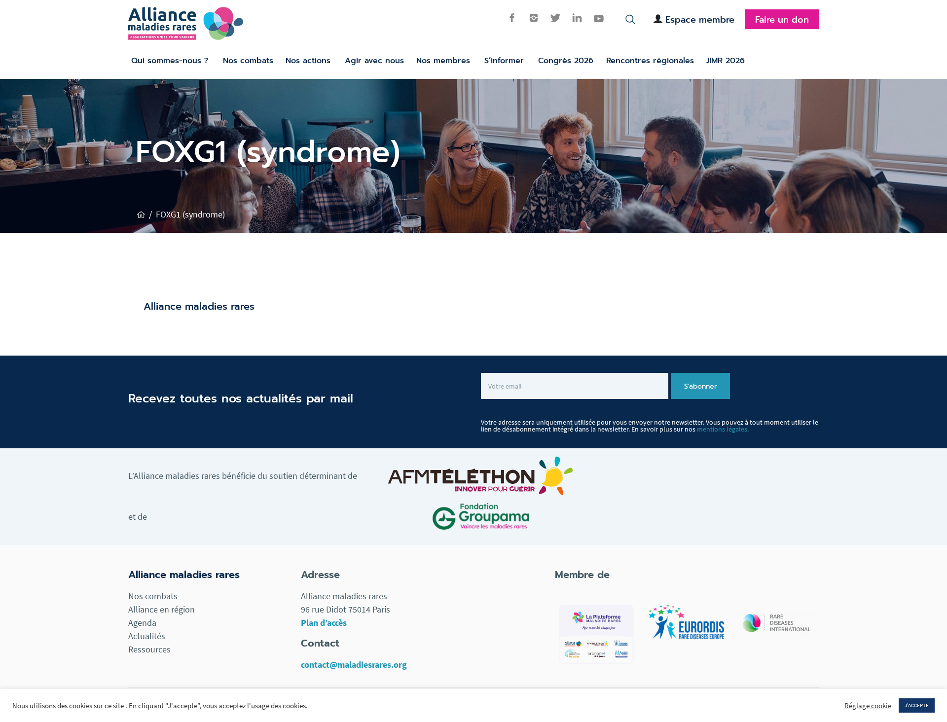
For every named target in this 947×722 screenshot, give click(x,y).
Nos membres (443, 61)
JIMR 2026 (725, 61)
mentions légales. (723, 429)
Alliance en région (161, 609)
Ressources (149, 649)
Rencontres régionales (650, 61)
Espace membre (699, 20)
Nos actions (308, 61)
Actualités (146, 636)
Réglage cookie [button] (867, 705)
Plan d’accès (324, 622)
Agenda (142, 622)
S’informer (504, 61)
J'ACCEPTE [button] (917, 705)
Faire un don (782, 20)
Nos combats (248, 61)
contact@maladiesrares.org (354, 664)
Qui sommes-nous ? (169, 61)
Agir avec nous (374, 61)
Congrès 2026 (565, 61)
